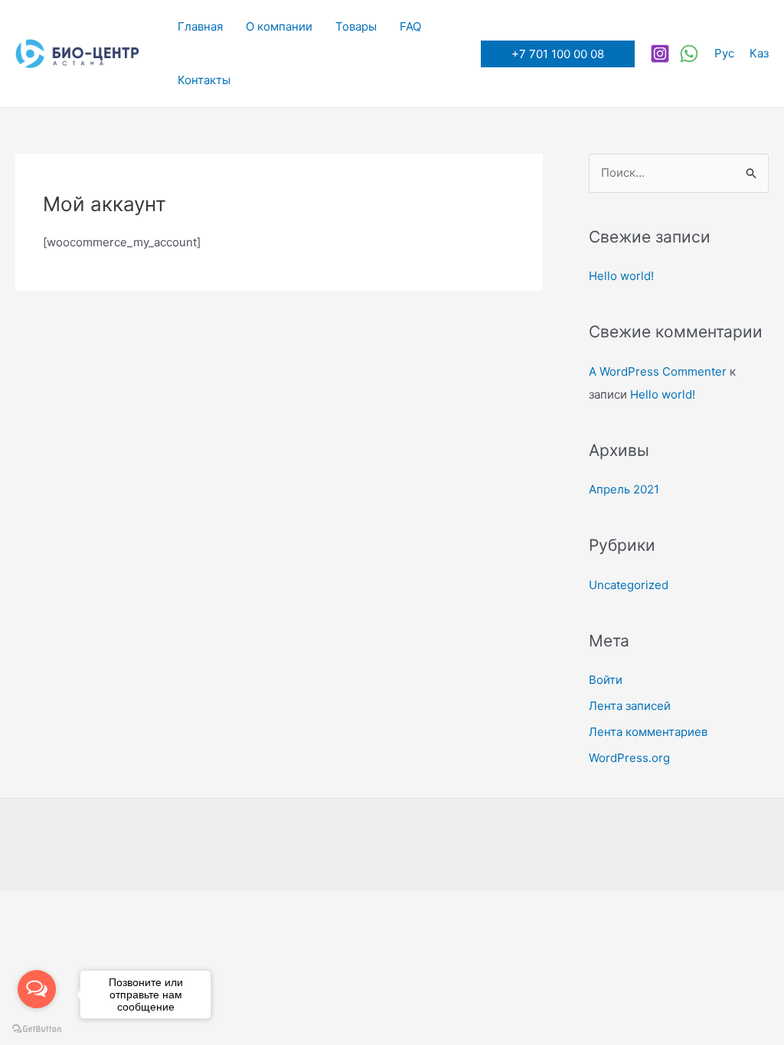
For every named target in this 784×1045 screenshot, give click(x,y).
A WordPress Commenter (658, 371)
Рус (724, 53)
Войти (605, 679)
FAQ (410, 26)
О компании (279, 26)
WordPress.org (629, 757)
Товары (356, 26)
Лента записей (630, 705)
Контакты (204, 80)
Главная (200, 26)
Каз (759, 53)
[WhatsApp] (689, 53)
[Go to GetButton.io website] (36, 1029)
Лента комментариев (648, 731)
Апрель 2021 (624, 489)
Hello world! (621, 276)
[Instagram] (660, 53)
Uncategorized (628, 585)
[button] (558, 54)
